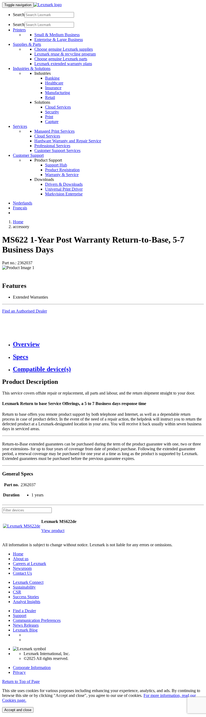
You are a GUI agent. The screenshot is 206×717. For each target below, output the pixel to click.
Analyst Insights (26, 601)
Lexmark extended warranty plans (63, 63)
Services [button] (20, 126)
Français (20, 208)
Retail (50, 97)
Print (49, 116)
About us (20, 558)
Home (18, 222)
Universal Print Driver (64, 189)
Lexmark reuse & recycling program (65, 54)
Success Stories (26, 597)
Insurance (53, 88)
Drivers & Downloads (64, 184)
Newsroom (22, 568)
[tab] (108, 344)
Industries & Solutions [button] (31, 68)
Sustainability (24, 587)
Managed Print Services (54, 131)
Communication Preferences (37, 620)
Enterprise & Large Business (58, 39)
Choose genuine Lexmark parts (60, 59)
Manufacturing (57, 92)
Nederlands (22, 203)
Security (52, 112)
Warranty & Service (62, 174)
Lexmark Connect (28, 582)
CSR (17, 592)
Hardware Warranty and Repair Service (67, 141)
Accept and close (17, 710)
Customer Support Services (57, 150)
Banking (52, 78)
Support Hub (56, 165)
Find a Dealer (24, 610)
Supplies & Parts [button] (27, 44)
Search (18, 14)
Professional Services (52, 145)
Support (19, 615)
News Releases (26, 625)
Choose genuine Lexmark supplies (63, 49)
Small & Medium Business (57, 34)
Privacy (19, 672)
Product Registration (62, 170)
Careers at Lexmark (29, 563)
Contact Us (22, 573)
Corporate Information (32, 667)
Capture (51, 121)
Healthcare (54, 83)
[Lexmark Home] (48, 4)
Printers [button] (19, 30)
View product (52, 530)
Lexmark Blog (25, 630)
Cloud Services (58, 107)
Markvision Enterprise (64, 194)
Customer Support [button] (28, 155)
